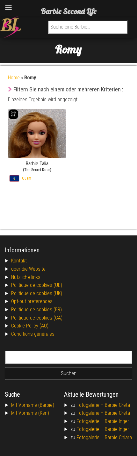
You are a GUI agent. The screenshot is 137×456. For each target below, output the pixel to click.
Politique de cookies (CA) (36, 318)
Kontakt (19, 261)
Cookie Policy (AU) (29, 326)
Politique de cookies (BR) (36, 310)
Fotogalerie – (90, 405)
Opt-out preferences (32, 301)
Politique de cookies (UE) (36, 285)
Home (14, 78)
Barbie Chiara (118, 437)
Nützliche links (25, 277)
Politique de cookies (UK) (36, 293)
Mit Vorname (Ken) (30, 413)
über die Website (28, 269)
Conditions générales (32, 334)
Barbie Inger (117, 421)
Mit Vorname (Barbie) (32, 405)
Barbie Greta (117, 405)
